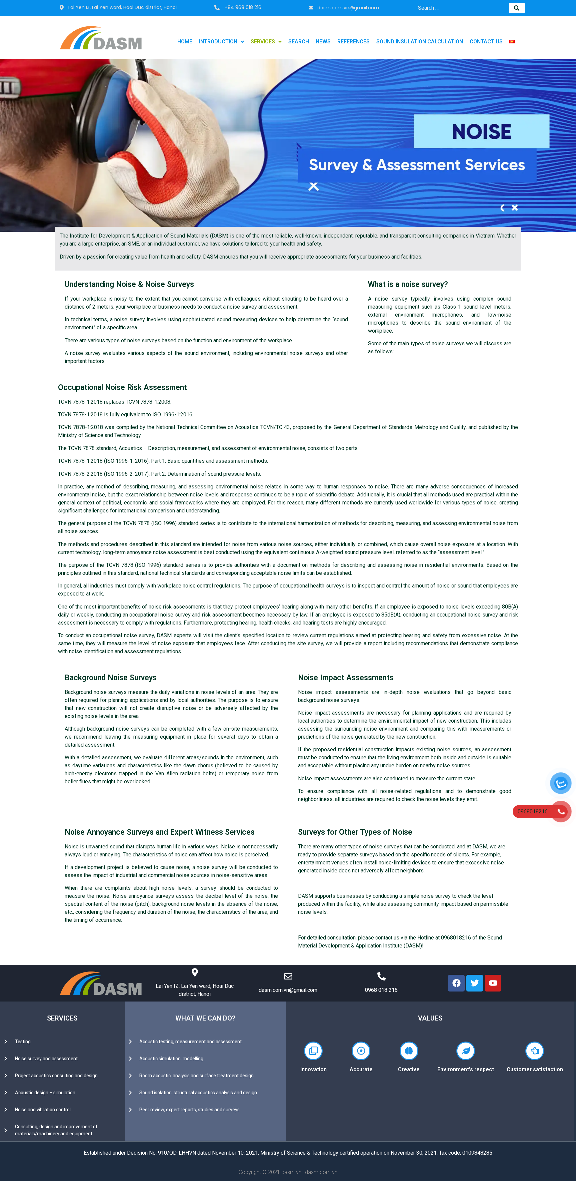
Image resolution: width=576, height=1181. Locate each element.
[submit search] (517, 8)
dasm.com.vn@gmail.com (348, 7)
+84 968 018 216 (243, 7)
